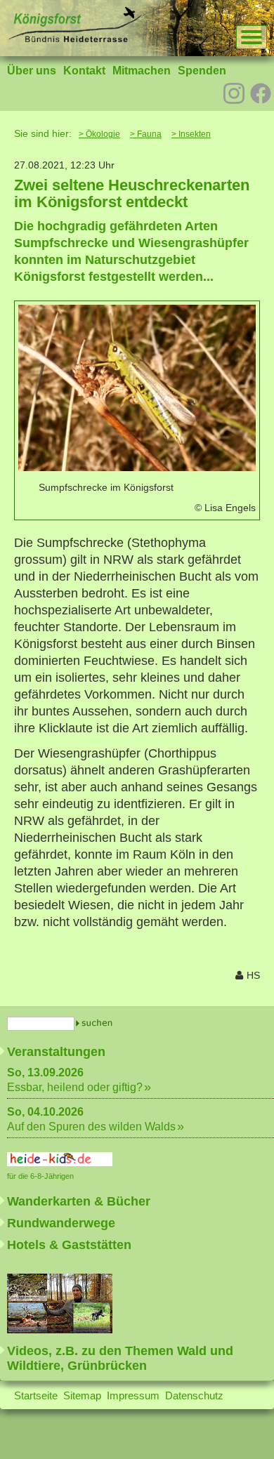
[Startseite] (74, 39)
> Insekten (191, 134)
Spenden (202, 71)
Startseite (36, 1395)
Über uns (31, 71)
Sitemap (82, 1395)
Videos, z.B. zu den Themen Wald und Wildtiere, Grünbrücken (120, 1358)
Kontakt (84, 71)
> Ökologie (99, 134)
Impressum (133, 1395)
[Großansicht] (137, 467)
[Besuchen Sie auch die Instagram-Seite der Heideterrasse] (233, 92)
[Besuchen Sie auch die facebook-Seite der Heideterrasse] (260, 94)
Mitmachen (141, 71)
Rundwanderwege (61, 1223)
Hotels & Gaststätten (69, 1245)
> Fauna (146, 134)
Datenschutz (194, 1395)
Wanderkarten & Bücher (78, 1201)
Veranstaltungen (56, 1052)
